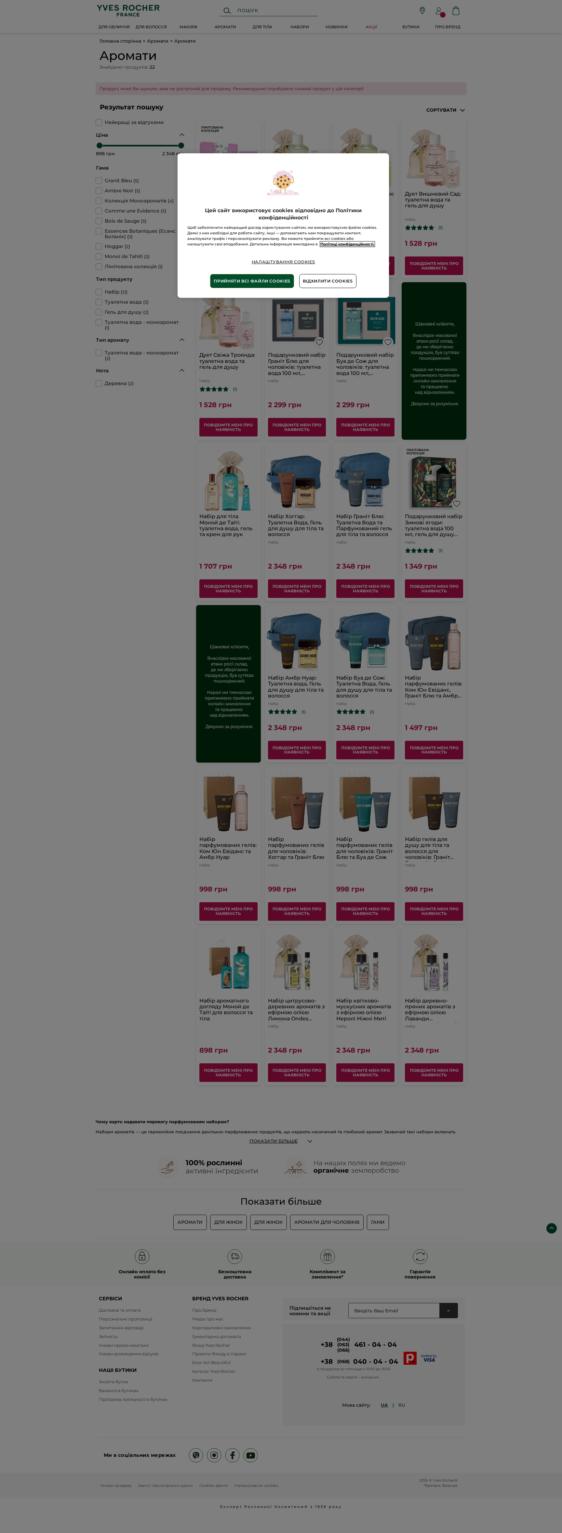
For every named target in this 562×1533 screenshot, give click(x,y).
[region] (283, 225)
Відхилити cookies (328, 281)
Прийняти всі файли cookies (252, 281)
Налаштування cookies (283, 261)
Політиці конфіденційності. (347, 244)
